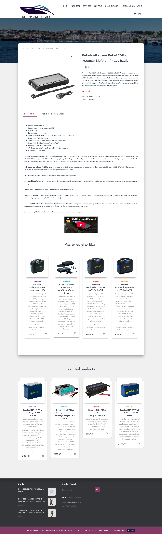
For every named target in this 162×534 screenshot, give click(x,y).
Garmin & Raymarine (132, 6)
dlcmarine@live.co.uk (74, 502)
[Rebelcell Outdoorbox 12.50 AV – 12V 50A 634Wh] (125, 266)
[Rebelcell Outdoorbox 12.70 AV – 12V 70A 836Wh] (95, 266)
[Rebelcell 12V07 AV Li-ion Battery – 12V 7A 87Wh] (129, 390)
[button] (118, 6)
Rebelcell (30, 49)
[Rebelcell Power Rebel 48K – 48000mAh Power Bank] (66, 266)
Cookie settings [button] (118, 530)
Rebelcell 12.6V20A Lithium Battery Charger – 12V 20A (97, 412)
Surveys (98, 6)
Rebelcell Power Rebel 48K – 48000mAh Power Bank (66, 288)
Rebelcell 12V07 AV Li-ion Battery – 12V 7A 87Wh (129, 412)
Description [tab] (29, 114)
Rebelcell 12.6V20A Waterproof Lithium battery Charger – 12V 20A (65, 414)
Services (87, 6)
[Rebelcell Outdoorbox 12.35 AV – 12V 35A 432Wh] (37, 266)
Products (75, 6)
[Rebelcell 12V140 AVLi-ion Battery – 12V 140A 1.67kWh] (32, 390)
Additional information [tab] (53, 114)
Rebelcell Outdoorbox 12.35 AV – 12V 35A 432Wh (37, 287)
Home (64, 6)
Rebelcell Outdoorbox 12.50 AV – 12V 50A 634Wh (124, 287)
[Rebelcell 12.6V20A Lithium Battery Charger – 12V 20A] (97, 390)
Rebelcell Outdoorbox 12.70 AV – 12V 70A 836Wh (95, 287)
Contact (138, 14)
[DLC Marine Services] (38, 9)
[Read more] (46, 334)
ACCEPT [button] (131, 530)
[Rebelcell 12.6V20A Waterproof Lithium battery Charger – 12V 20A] (65, 390)
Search (97, 489)
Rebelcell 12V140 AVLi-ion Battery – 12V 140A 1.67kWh (32, 412)
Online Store (111, 6)
